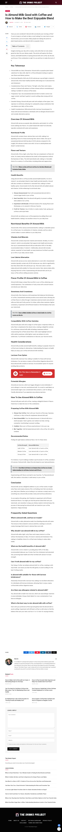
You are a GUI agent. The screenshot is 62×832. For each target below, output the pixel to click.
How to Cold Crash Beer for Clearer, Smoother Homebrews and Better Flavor (25, 794)
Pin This (48, 373)
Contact (23, 820)
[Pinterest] (6, 49)
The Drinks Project (33, 826)
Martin (11, 22)
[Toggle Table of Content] (27, 46)
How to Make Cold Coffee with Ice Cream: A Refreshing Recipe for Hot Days (17, 680)
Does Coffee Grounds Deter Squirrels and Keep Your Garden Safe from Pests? (43, 680)
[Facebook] (6, 37)
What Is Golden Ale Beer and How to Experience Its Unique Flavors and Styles (26, 777)
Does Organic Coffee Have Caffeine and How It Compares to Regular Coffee (43, 699)
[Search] (56, 2)
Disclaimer (23, 822)
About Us (16, 820)
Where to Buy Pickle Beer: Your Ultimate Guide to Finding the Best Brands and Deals (27, 773)
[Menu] (6, 2)
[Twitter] (6, 41)
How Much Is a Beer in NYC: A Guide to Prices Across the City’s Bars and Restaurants (28, 781)
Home (10, 820)
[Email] (6, 53)
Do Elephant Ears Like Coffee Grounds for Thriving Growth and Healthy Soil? (17, 699)
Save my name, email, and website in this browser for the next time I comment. (28, 744)
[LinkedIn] (6, 45)
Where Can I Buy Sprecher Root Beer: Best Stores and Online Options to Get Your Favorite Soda (30, 798)
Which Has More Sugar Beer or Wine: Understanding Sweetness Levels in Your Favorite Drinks (30, 802)
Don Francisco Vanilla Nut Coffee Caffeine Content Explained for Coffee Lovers (44, 689)
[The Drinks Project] (31, 2)
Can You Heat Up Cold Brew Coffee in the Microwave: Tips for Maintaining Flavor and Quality (17, 690)
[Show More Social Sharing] (53, 26)
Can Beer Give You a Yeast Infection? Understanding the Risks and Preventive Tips (27, 785)
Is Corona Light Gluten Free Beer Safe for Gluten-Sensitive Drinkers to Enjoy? (26, 789)
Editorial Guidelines (34, 820)
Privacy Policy (47, 820)
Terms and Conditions (35, 822)
